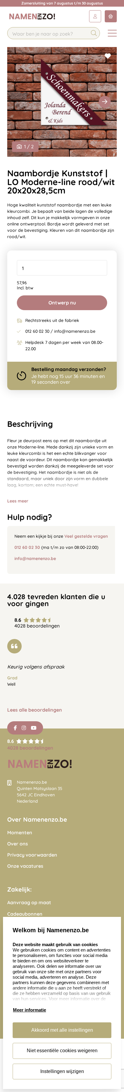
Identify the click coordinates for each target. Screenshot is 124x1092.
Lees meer (17, 501)
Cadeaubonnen (24, 914)
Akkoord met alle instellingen (62, 1030)
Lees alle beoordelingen (34, 710)
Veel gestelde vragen (86, 536)
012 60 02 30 (27, 547)
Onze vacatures (25, 866)
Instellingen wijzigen (62, 1071)
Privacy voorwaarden (32, 855)
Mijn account (95, 16)
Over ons (17, 844)
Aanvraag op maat (29, 902)
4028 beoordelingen (30, 748)
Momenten (19, 833)
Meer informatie (29, 1009)
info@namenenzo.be (35, 558)
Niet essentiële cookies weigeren (62, 1050)
